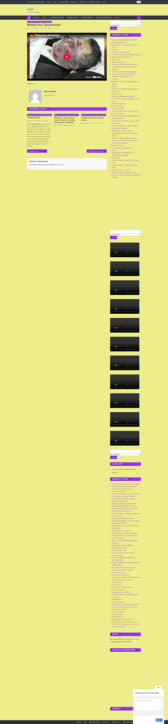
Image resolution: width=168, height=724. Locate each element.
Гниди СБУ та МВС (118, 109)
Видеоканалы (74, 2)
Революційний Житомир (119, 42)
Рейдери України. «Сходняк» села (122, 592)
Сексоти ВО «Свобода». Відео (120, 52)
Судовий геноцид (117, 614)
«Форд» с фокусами (117, 617)
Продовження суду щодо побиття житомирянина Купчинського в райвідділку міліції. (125, 133)
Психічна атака (116, 585)
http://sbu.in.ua (49, 95)
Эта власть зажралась (118, 612)
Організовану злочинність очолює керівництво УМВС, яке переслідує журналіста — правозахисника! (126, 579)
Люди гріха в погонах (118, 572)
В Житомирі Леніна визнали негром (92, 119)
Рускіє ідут (115, 79)
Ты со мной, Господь (118, 113)
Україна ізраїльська (117, 106)
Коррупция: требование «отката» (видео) (124, 504)
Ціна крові (115, 50)
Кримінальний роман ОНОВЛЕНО (122, 545)
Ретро (104, 2)
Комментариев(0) (55, 28)
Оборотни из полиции (118, 104)
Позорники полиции (118, 590)
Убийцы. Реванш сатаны (119, 550)
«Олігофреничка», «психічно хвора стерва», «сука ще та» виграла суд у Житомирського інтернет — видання (124, 535)
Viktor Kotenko (42, 28)
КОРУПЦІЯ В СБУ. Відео (119, 548)
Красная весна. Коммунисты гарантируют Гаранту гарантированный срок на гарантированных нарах (124, 488)
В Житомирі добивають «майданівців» (123, 96)
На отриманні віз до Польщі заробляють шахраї (126, 55)
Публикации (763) (63, 2)
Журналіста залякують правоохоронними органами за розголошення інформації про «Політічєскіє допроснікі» (124, 140)
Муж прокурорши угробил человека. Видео (125, 111)
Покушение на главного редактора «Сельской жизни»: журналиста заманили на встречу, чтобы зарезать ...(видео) (125, 606)
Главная (49, 2)
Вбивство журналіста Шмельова (121, 57)
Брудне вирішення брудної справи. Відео (124, 40)
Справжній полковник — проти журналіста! (125, 126)
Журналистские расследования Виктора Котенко (39, 22)
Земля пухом (115, 158)
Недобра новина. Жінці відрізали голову (124, 172)
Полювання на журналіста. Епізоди (97, 151)
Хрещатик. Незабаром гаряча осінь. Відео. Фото (126, 494)
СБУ (30, 9)
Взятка (114, 150)
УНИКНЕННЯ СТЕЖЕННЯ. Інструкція (123, 506)
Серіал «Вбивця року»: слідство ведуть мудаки (125, 484)
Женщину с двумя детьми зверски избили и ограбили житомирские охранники (65, 120)
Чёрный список (83, 2)
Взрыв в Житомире (117, 145)
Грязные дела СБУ (117, 94)
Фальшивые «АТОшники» (119, 128)
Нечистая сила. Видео (118, 62)
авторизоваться (59, 164)
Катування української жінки (120, 575)
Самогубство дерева (118, 602)
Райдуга (114, 86)
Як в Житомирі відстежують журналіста (124, 496)
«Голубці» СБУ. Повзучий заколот (122, 587)
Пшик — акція (116, 59)
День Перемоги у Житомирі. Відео (122, 148)
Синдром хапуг (34, 151)
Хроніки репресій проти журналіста (122, 619)
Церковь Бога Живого (94, 2)
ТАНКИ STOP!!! (33, 118)
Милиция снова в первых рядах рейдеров (124, 72)
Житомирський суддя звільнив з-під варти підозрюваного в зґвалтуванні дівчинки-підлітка (124, 66)
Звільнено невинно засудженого (121, 531)
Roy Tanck (135, 639)
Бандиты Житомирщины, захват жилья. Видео (125, 521)
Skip (153, 720)
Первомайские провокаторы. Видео (122, 518)
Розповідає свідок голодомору (121, 170)
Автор (54, 2)
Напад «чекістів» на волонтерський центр (124, 622)
